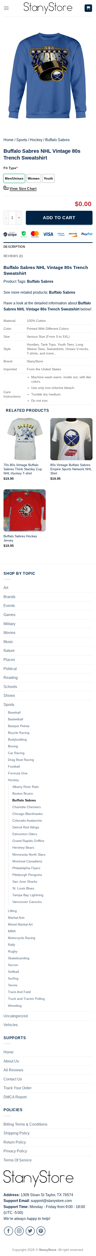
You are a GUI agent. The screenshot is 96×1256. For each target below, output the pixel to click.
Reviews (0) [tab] (13, 256)
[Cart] (88, 8)
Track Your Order (17, 1088)
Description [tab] (14, 246)
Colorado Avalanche (27, 820)
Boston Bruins (22, 793)
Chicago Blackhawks (27, 814)
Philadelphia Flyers (26, 868)
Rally (11, 944)
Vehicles (10, 1025)
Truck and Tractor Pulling (26, 999)
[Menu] (6, 8)
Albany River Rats (25, 787)
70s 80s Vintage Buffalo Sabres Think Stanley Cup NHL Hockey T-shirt (22, 469)
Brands (9, 597)
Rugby (12, 951)
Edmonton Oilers (24, 834)
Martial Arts (16, 917)
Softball (13, 971)
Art (5, 588)
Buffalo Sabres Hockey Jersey (20, 538)
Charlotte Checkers (26, 807)
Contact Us (12, 1079)
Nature (9, 651)
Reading (10, 678)
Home (8, 140)
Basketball (15, 719)
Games (9, 615)
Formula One (17, 773)
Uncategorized (15, 1016)
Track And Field (19, 992)
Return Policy (14, 1142)
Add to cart (59, 217)
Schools (10, 687)
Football (14, 766)
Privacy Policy (15, 1151)
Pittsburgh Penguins (27, 875)
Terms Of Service (17, 1160)
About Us (11, 1061)
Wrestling (15, 1006)
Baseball (14, 712)
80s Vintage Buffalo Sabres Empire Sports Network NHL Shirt (71, 469)
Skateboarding (18, 958)
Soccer (13, 965)
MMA (12, 931)
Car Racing (16, 753)
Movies (9, 633)
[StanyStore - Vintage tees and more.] (48, 8)
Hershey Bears (23, 847)
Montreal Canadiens (27, 861)
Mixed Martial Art (20, 924)
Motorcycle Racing (21, 938)
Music (8, 642)
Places (9, 660)
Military (9, 624)
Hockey (36, 140)
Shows (9, 696)
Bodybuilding (17, 739)
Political (10, 669)
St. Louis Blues (23, 888)
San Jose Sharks (24, 881)
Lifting (12, 911)
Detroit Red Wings (25, 827)
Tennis (12, 985)
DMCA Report (15, 1097)
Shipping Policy (16, 1133)
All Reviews (13, 1070)
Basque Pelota (18, 726)
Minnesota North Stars (28, 854)
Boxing (13, 746)
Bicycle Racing (18, 733)
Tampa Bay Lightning (27, 895)
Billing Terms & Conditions (25, 1124)
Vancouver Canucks (27, 902)
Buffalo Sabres (57, 140)
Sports (21, 140)
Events (9, 606)
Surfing (13, 978)
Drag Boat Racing (21, 760)
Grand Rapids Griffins (28, 841)
